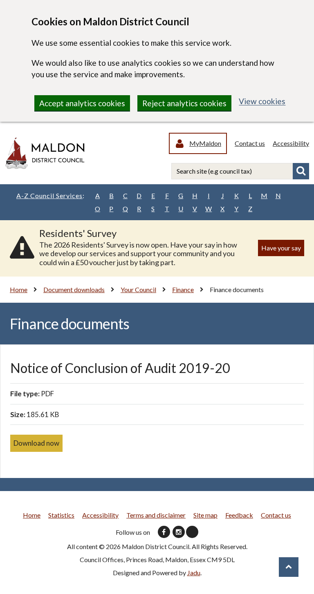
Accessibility (291, 143)
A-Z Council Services (50, 195)
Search (301, 171)
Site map (205, 515)
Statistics (61, 515)
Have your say (281, 248)
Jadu (193, 572)
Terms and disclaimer (156, 515)
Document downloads (74, 289)
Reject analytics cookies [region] (184, 103)
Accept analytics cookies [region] (82, 103)
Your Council (138, 289)
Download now (36, 443)
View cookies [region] (262, 101)
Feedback (239, 515)
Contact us (250, 143)
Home (18, 289)
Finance (183, 289)
